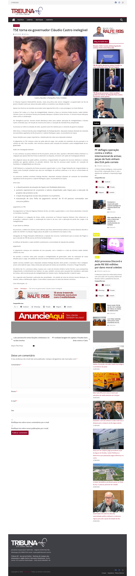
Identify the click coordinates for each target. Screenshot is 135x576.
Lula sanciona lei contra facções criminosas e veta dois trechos (31, 339)
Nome (14, 391)
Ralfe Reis (26, 34)
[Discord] (108, 246)
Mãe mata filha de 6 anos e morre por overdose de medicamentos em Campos (114, 221)
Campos (30, 20)
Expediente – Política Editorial (116, 573)
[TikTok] (99, 309)
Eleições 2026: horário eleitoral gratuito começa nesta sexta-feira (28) (107, 47)
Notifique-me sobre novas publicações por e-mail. (30, 428)
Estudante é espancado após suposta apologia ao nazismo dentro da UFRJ (114, 205)
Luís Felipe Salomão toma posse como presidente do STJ (113, 320)
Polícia (97, 146)
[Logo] (29, 539)
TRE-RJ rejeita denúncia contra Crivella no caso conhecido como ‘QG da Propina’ (107, 66)
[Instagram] (119, 3)
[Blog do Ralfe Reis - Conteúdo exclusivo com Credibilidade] (51, 291)
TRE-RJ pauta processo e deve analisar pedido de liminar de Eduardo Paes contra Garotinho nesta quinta (107, 94)
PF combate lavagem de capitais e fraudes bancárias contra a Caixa (70, 339)
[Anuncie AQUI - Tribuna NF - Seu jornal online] (51, 313)
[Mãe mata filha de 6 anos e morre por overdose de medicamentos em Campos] (108, 374)
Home (16, 288)
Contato (49, 20)
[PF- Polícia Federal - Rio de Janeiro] (108, 135)
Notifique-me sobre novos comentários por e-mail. (30, 422)
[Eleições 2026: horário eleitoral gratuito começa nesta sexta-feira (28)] (108, 50)
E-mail (14, 401)
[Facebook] (116, 3)
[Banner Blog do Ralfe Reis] (108, 31)
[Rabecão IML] (99, 222)
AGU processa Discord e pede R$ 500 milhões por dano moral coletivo (108, 264)
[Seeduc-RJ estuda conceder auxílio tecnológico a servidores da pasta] (108, 347)
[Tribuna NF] (28, 11)
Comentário (16, 365)
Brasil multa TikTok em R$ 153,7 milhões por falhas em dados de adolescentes (114, 308)
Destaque (39, 20)
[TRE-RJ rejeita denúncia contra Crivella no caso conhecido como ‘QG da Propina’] (108, 70)
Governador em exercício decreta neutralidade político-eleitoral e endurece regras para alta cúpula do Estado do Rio (107, 516)
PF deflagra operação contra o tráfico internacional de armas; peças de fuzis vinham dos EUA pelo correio (108, 156)
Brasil (97, 257)
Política (20, 20)
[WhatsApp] (123, 3)
